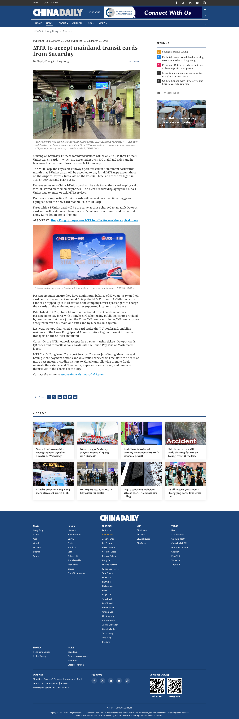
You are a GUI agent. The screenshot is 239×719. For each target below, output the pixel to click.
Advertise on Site (72, 679)
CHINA (35, 2)
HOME (38, 23)
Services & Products (53, 679)
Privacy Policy (63, 687)
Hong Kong (51, 31)
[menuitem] (94, 12)
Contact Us (38, 683)
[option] (181, 114)
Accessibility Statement (43, 687)
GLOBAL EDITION (51, 2)
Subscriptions (51, 683)
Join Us (64, 683)
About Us (37, 679)
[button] (160, 125)
